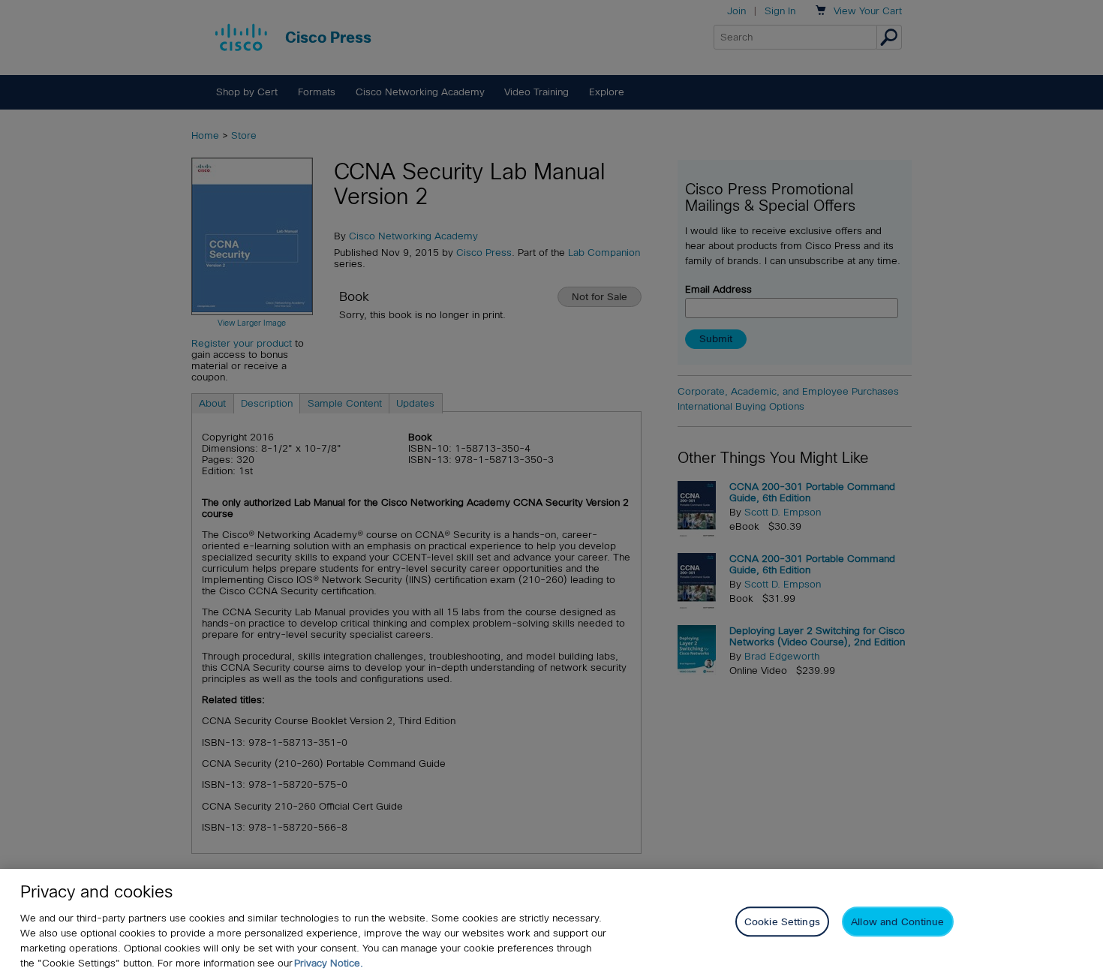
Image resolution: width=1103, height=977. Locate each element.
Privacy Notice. (328, 963)
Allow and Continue (897, 921)
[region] (551, 923)
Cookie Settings (782, 921)
